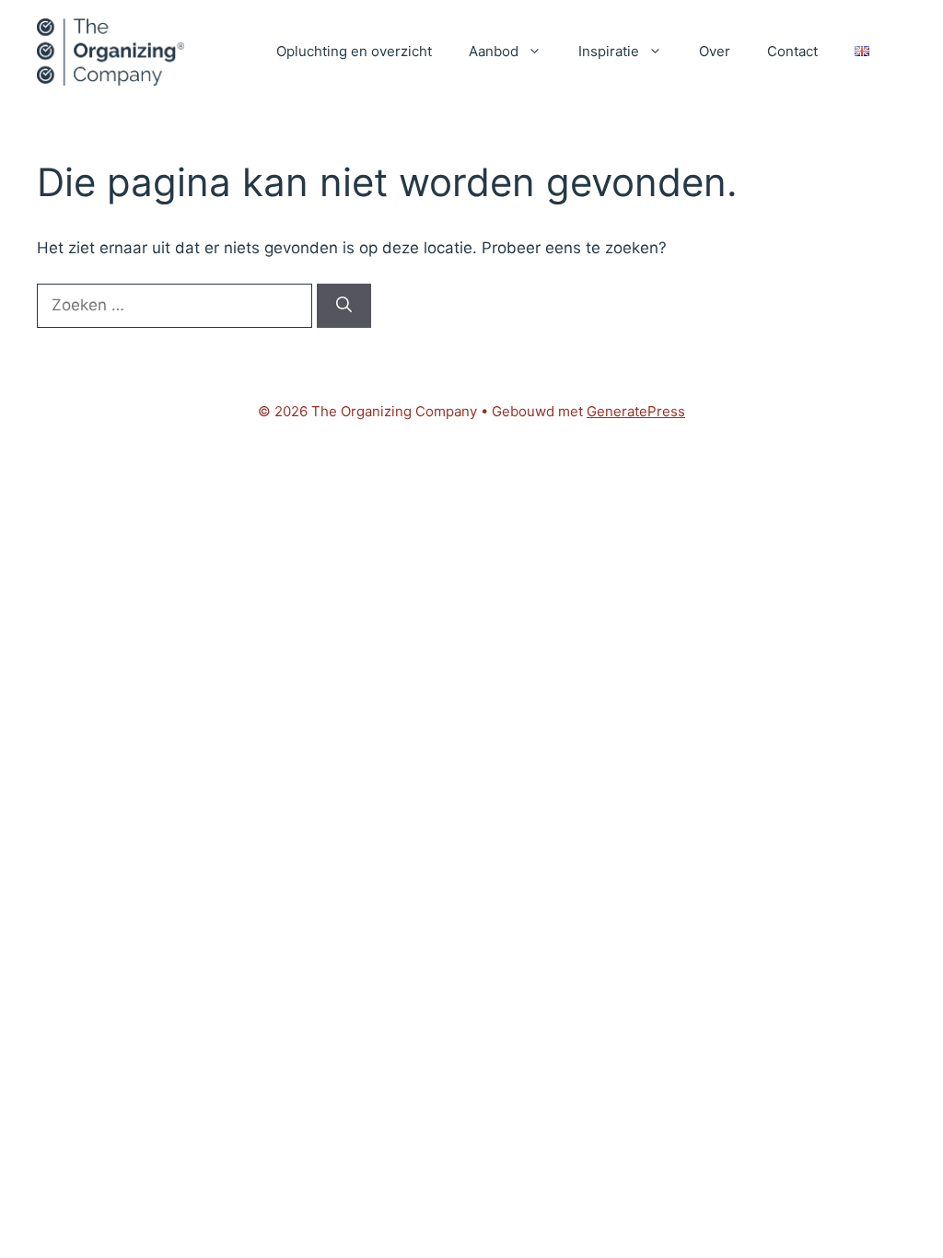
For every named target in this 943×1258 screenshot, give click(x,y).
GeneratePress (636, 411)
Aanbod (493, 51)
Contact (792, 51)
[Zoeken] (344, 306)
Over (714, 51)
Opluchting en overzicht (354, 51)
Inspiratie (608, 51)
